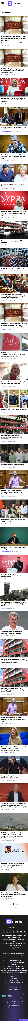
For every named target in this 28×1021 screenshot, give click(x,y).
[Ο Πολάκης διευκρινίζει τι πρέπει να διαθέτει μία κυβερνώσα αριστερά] (14, 620)
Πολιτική (3, 45)
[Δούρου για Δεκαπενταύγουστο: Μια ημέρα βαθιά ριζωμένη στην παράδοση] (14, 371)
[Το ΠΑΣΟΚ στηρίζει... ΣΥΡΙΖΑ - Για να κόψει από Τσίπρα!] (14, 536)
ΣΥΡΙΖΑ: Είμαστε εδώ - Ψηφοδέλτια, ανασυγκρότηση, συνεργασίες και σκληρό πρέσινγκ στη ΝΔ (13, 690)
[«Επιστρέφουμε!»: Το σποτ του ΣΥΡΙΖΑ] (14, 453)
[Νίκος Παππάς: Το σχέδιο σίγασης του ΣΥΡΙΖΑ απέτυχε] (14, 564)
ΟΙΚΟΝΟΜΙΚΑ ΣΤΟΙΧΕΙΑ (14, 989)
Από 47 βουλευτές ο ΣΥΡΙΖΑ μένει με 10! (12, 268)
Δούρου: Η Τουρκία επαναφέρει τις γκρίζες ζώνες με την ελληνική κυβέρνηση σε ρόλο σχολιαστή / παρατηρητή (13, 213)
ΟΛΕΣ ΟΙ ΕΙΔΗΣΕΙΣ (14, 927)
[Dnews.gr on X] (7, 931)
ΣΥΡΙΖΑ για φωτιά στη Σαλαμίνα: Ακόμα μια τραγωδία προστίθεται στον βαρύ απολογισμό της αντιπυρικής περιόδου (14, 325)
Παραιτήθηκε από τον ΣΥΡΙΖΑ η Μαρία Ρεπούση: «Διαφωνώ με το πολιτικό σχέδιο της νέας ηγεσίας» (13, 894)
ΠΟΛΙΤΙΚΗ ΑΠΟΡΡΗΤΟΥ (14, 984)
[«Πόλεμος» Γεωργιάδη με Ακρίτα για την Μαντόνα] (14, 173)
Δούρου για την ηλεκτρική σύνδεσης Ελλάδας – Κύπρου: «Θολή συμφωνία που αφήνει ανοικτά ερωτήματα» (13, 719)
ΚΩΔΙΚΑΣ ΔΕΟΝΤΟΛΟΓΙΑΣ (14, 988)
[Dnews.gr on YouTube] (21, 931)
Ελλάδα (3, 329)
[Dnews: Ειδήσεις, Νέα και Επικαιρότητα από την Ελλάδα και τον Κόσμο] (14, 3)
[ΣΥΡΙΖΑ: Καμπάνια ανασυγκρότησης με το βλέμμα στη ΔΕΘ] (14, 509)
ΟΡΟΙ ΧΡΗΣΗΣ (14, 980)
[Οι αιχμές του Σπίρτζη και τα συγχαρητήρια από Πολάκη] (14, 116)
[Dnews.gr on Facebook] (3, 931)
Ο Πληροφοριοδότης (6, 131)
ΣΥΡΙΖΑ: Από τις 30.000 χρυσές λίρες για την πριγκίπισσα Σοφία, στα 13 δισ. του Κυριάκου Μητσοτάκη (13, 70)
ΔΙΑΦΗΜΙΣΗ (14, 978)
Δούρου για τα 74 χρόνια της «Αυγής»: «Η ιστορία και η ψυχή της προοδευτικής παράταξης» (13, 99)
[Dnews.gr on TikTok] (14, 931)
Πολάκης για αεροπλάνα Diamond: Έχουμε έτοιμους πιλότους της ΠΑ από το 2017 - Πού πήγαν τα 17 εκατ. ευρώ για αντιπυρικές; (14, 805)
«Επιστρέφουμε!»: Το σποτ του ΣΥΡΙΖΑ (12, 464)
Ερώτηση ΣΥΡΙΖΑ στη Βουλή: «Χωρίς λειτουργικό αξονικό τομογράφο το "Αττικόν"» (11, 492)
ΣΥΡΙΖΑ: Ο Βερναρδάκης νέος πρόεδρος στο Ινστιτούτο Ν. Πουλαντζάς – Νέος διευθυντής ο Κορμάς (12, 865)
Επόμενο (17, 904)
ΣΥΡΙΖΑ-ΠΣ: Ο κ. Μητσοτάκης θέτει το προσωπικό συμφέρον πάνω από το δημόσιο (13, 38)
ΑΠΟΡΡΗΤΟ (24, 1019)
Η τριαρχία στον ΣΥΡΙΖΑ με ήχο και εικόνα (13, 409)
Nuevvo (18, 1007)
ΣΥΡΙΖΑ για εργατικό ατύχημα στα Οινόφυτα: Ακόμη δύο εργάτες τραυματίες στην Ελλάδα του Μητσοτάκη (13, 354)
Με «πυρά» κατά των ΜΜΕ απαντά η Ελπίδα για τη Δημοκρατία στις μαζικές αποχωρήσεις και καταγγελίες (14, 748)
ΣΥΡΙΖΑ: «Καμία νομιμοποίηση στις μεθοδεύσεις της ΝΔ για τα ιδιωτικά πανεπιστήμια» (11, 437)
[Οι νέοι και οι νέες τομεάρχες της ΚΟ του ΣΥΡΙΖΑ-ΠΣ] (14, 230)
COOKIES (14, 986)
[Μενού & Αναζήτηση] (2, 3)
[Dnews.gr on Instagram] (10, 931)
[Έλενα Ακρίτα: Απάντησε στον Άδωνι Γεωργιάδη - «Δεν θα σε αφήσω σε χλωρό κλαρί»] (14, 144)
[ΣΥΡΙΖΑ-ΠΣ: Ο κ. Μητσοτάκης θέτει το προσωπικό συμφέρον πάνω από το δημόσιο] (14, 25)
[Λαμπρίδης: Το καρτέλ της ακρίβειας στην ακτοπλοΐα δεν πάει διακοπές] (14, 765)
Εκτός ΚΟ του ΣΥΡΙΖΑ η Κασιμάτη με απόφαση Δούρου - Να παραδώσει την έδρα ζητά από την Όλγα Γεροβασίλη (13, 295)
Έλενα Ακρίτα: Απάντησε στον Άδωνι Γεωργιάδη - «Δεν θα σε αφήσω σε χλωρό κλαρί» (13, 156)
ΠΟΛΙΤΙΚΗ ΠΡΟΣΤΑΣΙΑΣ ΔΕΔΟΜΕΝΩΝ (14, 982)
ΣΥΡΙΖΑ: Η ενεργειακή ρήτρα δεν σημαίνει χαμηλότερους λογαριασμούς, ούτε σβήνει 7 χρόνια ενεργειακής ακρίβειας (14, 660)
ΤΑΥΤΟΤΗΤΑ (14, 976)
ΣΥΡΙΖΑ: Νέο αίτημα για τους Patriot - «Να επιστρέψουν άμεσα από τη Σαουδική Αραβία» (13, 604)
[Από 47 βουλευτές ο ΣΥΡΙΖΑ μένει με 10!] (14, 257)
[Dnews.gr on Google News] (17, 931)
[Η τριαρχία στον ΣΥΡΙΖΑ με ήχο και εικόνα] (14, 398)
